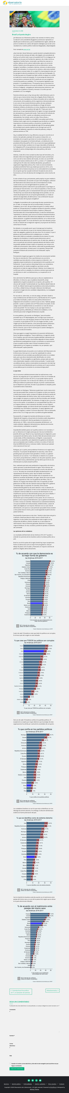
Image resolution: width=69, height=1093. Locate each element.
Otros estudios (52, 1084)
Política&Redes (28, 1084)
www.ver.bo (26, 49)
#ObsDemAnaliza (52, 990)
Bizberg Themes (34, 1089)
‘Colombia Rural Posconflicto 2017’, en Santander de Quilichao (20, 991)
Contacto (61, 1084)
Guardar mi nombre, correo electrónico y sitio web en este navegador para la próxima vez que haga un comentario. (34, 1064)
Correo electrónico (12, 1046)
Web (11, 1055)
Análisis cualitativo (40, 1084)
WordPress (53, 1087)
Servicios (6, 1084)
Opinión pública (16, 1084)
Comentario (12, 1010)
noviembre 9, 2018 (17, 31)
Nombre (12, 1035)
